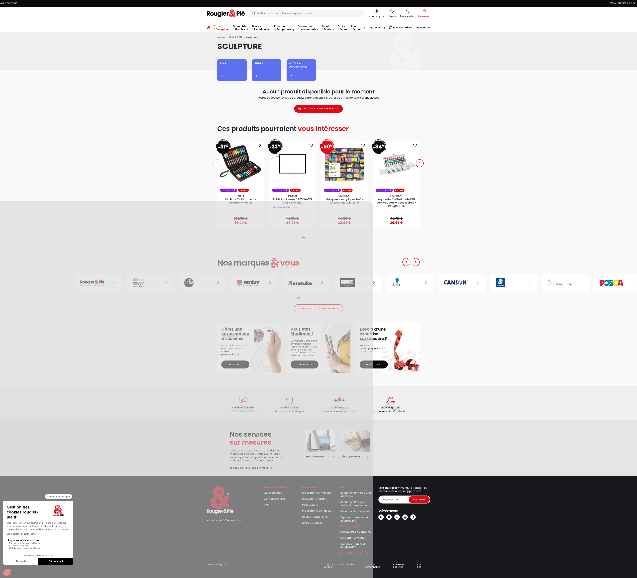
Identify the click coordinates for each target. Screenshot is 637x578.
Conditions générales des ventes (339, 566)
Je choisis (235, 364)
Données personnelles (372, 566)
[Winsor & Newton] (136, 282)
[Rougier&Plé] (85, 282)
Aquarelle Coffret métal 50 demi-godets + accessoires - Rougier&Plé (396, 203)
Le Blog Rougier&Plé (315, 517)
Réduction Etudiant (314, 499)
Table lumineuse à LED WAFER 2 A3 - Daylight (292, 201)
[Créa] (188, 282)
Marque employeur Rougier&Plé (352, 545)
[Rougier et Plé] (220, 500)
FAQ (266, 505)
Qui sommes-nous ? (353, 538)
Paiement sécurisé (399, 566)
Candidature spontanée (356, 532)
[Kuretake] (292, 282)
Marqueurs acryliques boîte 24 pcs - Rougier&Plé (344, 201)
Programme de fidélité (316, 511)
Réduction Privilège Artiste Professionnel (353, 504)
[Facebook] (381, 517)
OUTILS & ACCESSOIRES (298, 65)
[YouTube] (389, 517)
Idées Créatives (312, 523)
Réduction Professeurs (355, 511)
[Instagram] (405, 517)
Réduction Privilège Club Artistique (356, 494)
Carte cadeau (273, 493)
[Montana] (240, 282)
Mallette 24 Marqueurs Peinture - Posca (240, 201)
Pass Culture (310, 505)
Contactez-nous (275, 499)
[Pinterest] (397, 517)
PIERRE (259, 63)
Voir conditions (338, 3)
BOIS (223, 63)
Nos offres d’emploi (355, 553)
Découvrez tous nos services (249, 468)
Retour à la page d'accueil (321, 108)
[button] (407, 13)
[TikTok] (413, 517)
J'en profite (304, 364)
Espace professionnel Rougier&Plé (354, 519)
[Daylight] (396, 282)
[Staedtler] (500, 282)
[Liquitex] (344, 282)
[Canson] (448, 282)
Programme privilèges (316, 493)
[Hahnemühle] (552, 282)
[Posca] (604, 282)
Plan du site (421, 566)
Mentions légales (217, 564)
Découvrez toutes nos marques (318, 308)
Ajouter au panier (243, 221)
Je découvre (374, 364)
